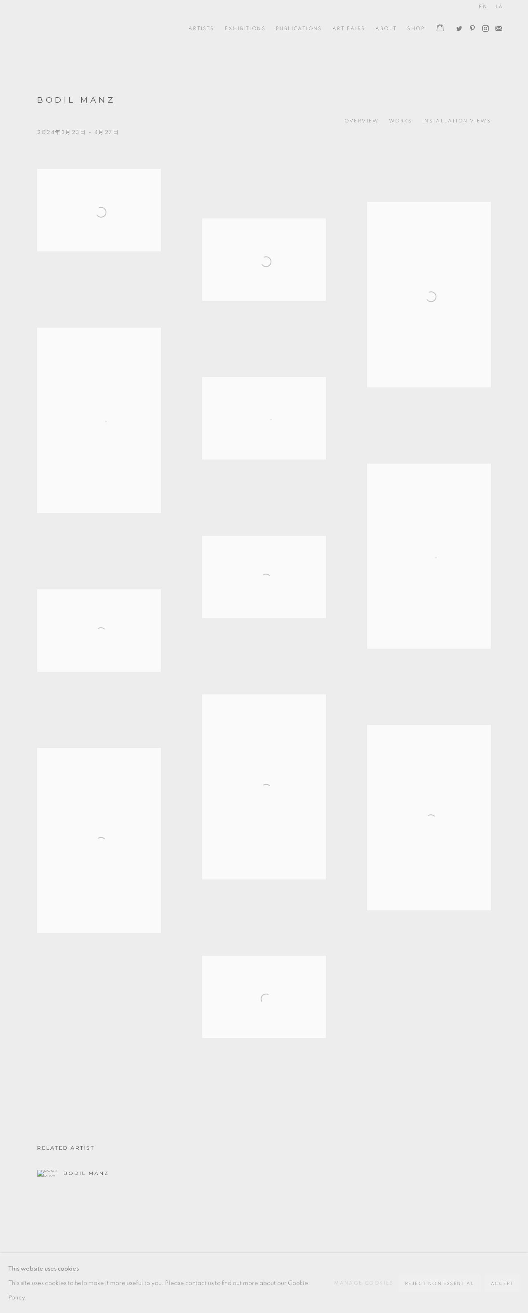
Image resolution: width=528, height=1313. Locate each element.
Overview (361, 120)
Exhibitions (245, 28)
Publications (299, 28)
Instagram (483, 26)
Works (400, 120)
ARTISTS (201, 28)
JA (499, 6)
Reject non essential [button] (439, 1283)
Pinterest (470, 26)
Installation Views (456, 120)
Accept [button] (502, 1283)
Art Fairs (348, 28)
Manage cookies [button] (364, 1282)
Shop (416, 28)
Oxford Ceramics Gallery (62, 28)
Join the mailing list (496, 26)
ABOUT (386, 28)
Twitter (457, 26)
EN (483, 6)
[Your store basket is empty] (440, 28)
